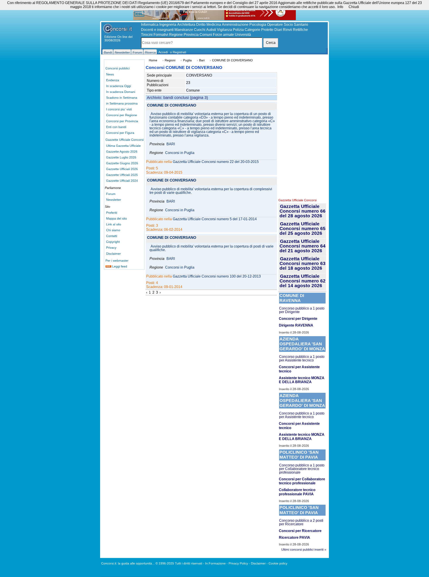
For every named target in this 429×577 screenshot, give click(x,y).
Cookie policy (278, 563)
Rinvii (287, 30)
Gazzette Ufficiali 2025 (122, 175)
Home (153, 60)
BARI (170, 144)
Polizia (238, 30)
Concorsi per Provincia (122, 121)
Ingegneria (167, 24)
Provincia (191, 34)
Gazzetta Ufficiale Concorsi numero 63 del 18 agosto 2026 (303, 263)
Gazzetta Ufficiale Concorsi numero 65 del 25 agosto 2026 (303, 228)
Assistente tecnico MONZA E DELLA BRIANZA (301, 380)
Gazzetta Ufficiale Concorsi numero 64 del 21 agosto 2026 (303, 246)
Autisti (211, 30)
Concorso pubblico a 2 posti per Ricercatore (301, 522)
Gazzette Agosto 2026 (121, 151)
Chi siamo (113, 230)
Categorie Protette (259, 30)
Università (243, 34)
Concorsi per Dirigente (298, 319)
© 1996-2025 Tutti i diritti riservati (179, 563)
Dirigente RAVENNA (296, 325)
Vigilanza (224, 30)
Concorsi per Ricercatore (300, 531)
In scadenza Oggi (118, 86)
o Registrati (178, 52)
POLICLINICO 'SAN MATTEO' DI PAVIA (299, 454)
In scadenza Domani (120, 92)
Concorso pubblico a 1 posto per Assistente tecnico (301, 358)
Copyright (113, 242)
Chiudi (354, 7)
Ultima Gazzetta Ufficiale (123, 145)
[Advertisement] (302, 127)
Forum (111, 194)
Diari (278, 30)
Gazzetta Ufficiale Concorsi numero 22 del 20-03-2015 (216, 162)
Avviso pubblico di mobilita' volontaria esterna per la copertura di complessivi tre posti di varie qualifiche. (210, 190)
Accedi (163, 52)
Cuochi (199, 30)
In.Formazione (215, 563)
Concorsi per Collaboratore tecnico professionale (302, 481)
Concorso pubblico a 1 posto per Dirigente (301, 310)
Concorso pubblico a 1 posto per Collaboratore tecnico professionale (301, 468)
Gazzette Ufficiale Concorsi (124, 139)
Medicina (213, 24)
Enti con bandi (116, 127)
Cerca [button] (270, 43)
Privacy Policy (238, 563)
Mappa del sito (116, 218)
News (110, 74)
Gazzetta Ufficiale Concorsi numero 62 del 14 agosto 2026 (303, 281)
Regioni (170, 60)
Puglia (187, 60)
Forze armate (223, 34)
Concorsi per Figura (120, 133)
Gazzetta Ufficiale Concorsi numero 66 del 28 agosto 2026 (303, 211)
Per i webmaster (116, 260)
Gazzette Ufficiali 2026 (122, 169)
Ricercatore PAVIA (294, 537)
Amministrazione (235, 24)
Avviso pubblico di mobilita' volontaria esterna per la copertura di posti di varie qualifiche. (211, 248)
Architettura (186, 24)
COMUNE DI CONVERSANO (171, 105)
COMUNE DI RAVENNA (292, 298)
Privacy (111, 247)
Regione (176, 34)
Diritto (201, 24)
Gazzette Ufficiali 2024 (122, 180)
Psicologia (257, 24)
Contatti (111, 236)
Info (340, 7)
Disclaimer (113, 253)
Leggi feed (119, 266)
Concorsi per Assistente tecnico (299, 369)
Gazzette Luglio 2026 (121, 157)
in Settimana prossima (122, 103)
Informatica (149, 24)
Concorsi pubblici (117, 68)
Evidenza (112, 80)
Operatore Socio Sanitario (287, 24)
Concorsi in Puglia (179, 153)
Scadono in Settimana (121, 97)
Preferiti (111, 212)
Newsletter (113, 199)
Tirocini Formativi (154, 34)
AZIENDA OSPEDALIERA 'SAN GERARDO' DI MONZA (302, 344)
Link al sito (113, 224)
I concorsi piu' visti (119, 109)
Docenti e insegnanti (157, 30)
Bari (202, 60)
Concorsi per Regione (121, 115)
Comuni (206, 34)
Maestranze (184, 30)
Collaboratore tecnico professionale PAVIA (297, 492)
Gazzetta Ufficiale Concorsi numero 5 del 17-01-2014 (215, 219)
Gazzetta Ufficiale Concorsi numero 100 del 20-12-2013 (217, 276)
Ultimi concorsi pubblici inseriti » (303, 549)
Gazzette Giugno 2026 (122, 163)
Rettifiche (300, 30)
